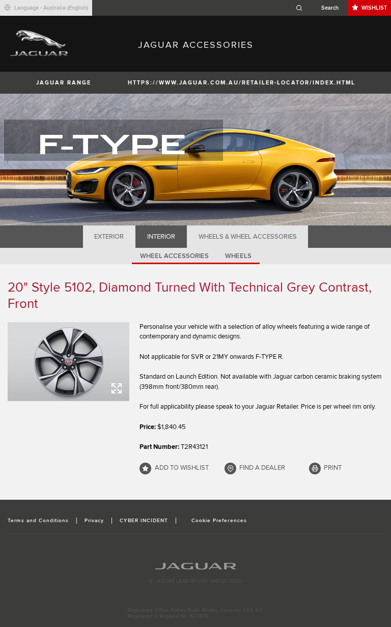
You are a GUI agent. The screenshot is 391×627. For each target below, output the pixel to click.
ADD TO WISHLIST (182, 468)
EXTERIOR (109, 237)
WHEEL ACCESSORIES (174, 256)
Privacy (94, 521)
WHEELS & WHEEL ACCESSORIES (248, 237)
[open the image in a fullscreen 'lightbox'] (68, 361)
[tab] (109, 236)
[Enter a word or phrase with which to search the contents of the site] (320, 8)
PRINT (333, 468)
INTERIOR (161, 237)
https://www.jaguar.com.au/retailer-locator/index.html (241, 82)
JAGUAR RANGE (63, 82)
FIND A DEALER (262, 468)
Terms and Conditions (38, 521)
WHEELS (238, 256)
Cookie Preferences (219, 521)
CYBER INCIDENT (144, 521)
